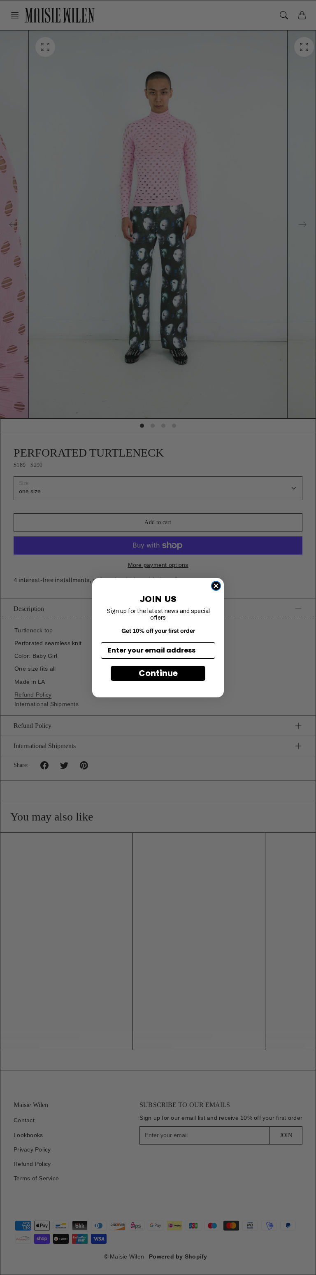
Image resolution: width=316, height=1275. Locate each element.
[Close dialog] (216, 585)
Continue (158, 673)
